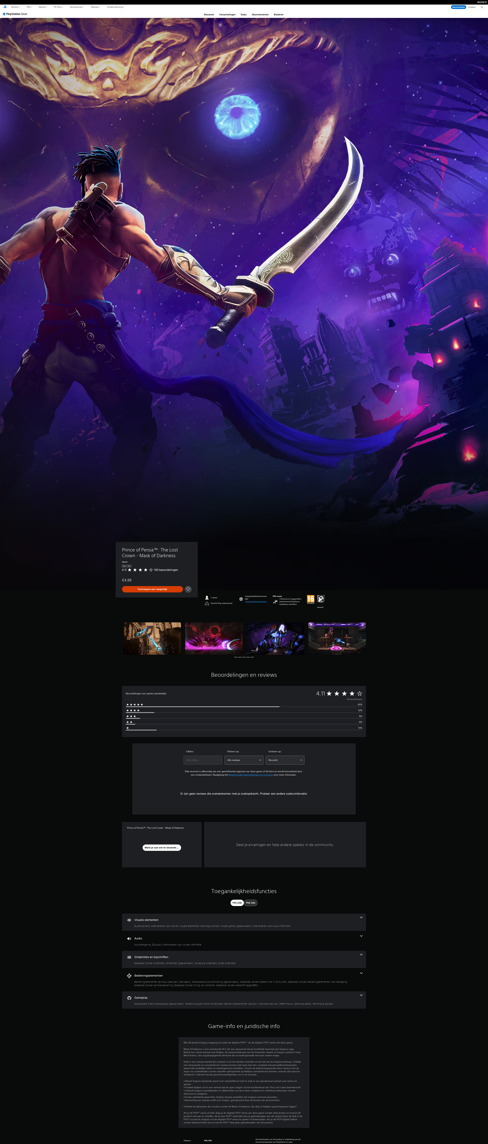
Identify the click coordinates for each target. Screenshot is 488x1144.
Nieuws (95, 7)
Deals (244, 14)
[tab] (237, 903)
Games (42, 7)
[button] (256, 601)
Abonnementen (260, 14)
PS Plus (58, 7)
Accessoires (76, 7)
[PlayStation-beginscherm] (5, 7)
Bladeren (279, 14)
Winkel (14, 7)
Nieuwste (209, 14)
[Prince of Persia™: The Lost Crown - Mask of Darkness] (152, 638)
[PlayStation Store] (16, 14)
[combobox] (203, 760)
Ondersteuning (115, 7)
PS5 (28, 7)
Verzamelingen (227, 14)
